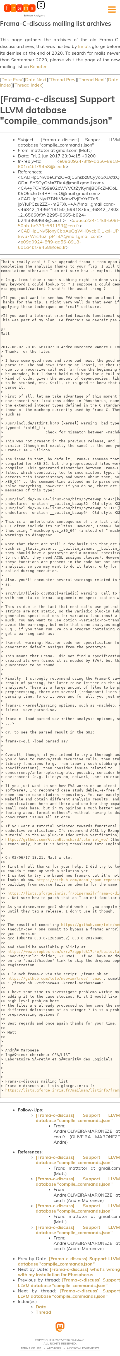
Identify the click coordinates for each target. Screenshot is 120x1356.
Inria (82, 46)
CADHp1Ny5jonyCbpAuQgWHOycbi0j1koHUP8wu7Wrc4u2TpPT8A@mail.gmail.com (68, 233)
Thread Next (92, 79)
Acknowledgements (83, 1348)
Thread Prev (63, 79)
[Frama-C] (24, 16)
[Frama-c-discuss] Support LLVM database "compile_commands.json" (78, 1117)
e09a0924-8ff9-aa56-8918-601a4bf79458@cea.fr (69, 163)
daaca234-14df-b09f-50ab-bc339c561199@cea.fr (69, 222)
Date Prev (11, 79)
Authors (54, 1348)
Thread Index (28, 85)
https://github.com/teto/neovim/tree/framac (54, 978)
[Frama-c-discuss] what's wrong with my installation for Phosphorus (69, 1271)
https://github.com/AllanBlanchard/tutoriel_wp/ (56, 839)
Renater (38, 66)
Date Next (36, 79)
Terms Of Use (31, 1348)
